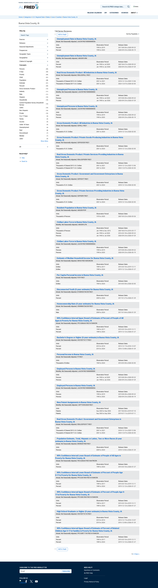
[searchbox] (116, 6)
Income (21, 122)
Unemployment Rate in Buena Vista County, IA (76, 39)
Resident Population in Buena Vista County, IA (76, 208)
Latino (21, 107)
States (48, 17)
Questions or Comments (92, 570)
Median (21, 136)
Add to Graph (62, 34)
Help (23, 158)
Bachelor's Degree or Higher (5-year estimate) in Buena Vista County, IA (88, 337)
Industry (21, 91)
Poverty (21, 74)
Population (22, 80)
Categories (114, 13)
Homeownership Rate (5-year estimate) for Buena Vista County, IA (85, 304)
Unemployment (24, 127)
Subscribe (66, 571)
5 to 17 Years (23, 116)
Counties (59, 17)
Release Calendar (94, 13)
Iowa (52, 17)
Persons (22, 69)
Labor (21, 139)
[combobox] (116, 6)
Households (23, 100)
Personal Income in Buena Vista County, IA (75, 354)
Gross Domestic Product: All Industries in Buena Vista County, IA (84, 123)
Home (20, 17)
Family (21, 119)
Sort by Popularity (131, 34)
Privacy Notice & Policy (91, 582)
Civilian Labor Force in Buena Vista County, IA (76, 222)
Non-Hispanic (23, 110)
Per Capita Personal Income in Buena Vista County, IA (80, 275)
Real (20, 130)
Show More (44, 141)
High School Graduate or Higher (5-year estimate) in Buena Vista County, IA (89, 511)
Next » (137, 554)
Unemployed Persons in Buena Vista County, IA (77, 89)
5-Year (21, 72)
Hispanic (22, 97)
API (105, 13)
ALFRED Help (88, 573)
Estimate (22, 83)
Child (21, 77)
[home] (29, 7)
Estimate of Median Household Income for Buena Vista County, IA (85, 258)
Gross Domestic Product (27, 89)
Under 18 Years (24, 124)
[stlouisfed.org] (28, 2)
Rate (20, 94)
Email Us (24, 161)
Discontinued (23, 133)
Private (21, 113)
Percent (21, 86)
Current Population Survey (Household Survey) (31, 104)
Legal (86, 578)
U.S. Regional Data (38, 17)
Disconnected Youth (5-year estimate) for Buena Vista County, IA (85, 289)
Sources (124, 13)
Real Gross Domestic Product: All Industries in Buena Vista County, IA (87, 72)
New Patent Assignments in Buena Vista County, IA (79, 402)
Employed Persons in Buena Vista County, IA (76, 369)
